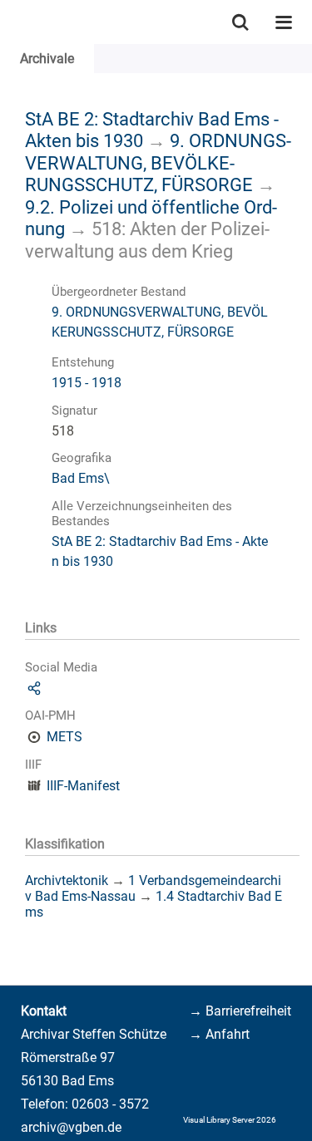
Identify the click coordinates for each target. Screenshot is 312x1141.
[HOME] (8, 22)
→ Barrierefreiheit (240, 1011)
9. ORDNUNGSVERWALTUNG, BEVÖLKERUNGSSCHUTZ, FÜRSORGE (158, 162)
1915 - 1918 (86, 383)
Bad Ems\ (81, 478)
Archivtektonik (66, 880)
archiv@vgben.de (71, 1127)
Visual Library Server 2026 (229, 1119)
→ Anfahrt (219, 1034)
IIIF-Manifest (83, 786)
